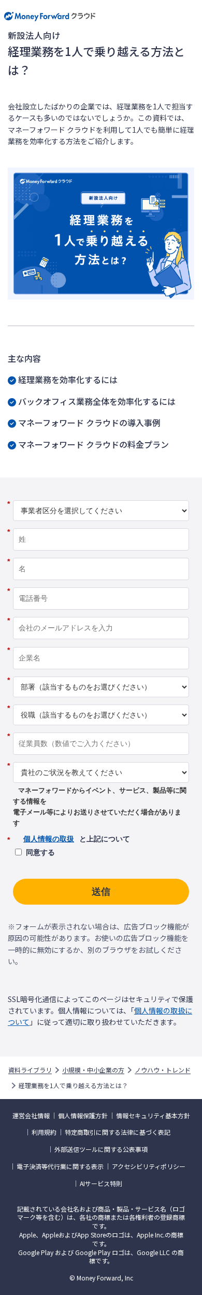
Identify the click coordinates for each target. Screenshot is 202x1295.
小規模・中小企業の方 (93, 1070)
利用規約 (44, 1132)
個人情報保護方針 (83, 1115)
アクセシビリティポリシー (148, 1166)
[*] (101, 497)
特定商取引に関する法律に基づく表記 (117, 1132)
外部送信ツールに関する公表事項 (101, 1149)
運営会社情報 (31, 1115)
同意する (40, 852)
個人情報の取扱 (48, 839)
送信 (101, 891)
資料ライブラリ (30, 1070)
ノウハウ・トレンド (163, 1070)
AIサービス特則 (101, 1183)
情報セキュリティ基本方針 (153, 1115)
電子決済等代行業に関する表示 (60, 1166)
